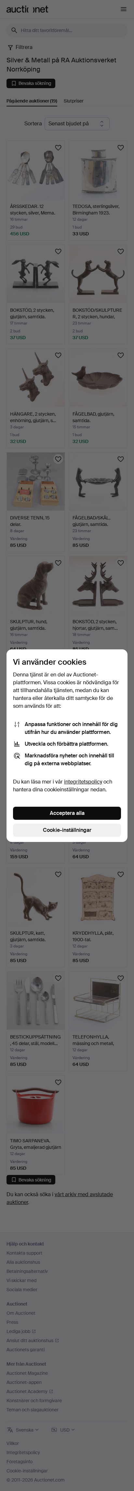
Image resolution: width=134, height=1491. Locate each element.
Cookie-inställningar (67, 830)
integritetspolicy (83, 781)
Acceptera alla (67, 813)
